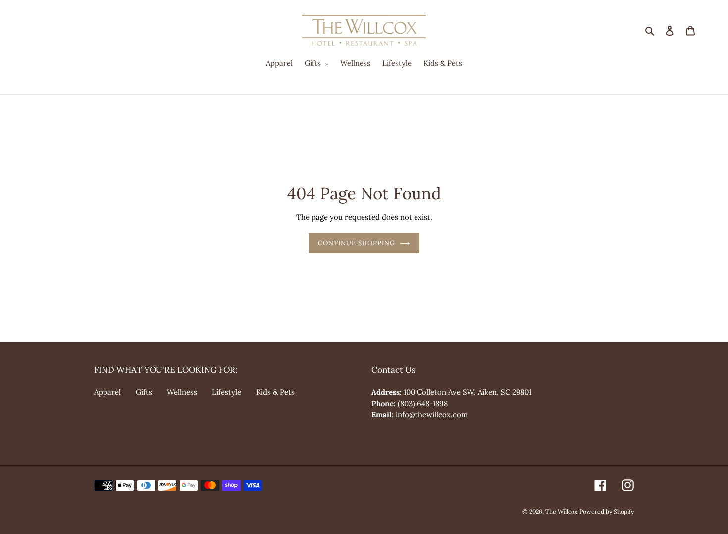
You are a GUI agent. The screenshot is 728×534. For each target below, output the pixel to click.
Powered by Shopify (606, 511)
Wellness (182, 392)
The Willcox (561, 511)
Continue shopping (357, 243)
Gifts (144, 392)
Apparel (107, 392)
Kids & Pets (275, 392)
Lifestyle (226, 392)
